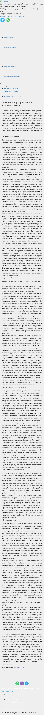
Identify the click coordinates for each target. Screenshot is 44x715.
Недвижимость (9, 37)
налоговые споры (10, 66)
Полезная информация (12, 76)
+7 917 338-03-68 (19, 16)
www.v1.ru (20, 667)
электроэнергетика (10, 57)
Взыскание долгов (10, 47)
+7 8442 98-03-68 (6, 16)
